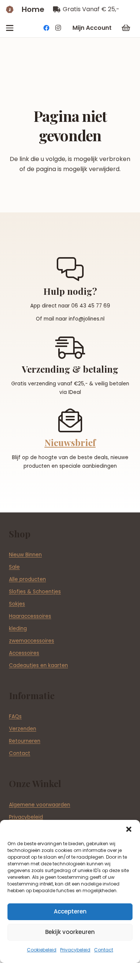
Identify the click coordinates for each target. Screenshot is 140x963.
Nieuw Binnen (25, 554)
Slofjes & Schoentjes (35, 591)
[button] (129, 829)
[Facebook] (46, 28)
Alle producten (27, 579)
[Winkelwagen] (126, 28)
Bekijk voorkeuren (70, 932)
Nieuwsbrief (70, 442)
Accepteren (70, 911)
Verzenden (22, 728)
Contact (103, 950)
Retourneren (24, 741)
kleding (18, 628)
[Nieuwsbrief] (70, 420)
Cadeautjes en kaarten (38, 665)
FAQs (15, 716)
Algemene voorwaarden (39, 804)
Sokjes (17, 603)
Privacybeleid (75, 950)
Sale (14, 567)
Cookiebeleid (41, 950)
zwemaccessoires (31, 640)
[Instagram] (58, 28)
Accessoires (24, 653)
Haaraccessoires (30, 616)
